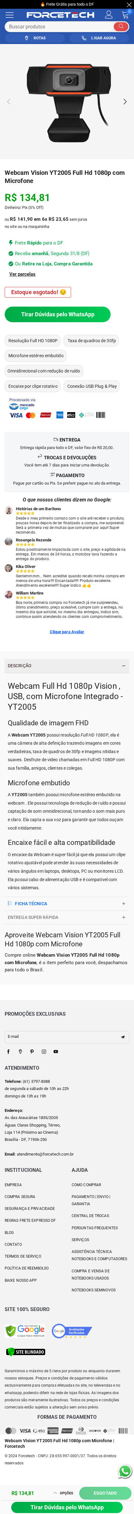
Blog (9, 1232)
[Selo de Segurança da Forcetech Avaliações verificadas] (72, 1331)
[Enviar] (121, 27)
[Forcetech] (63, 15)
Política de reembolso (27, 1268)
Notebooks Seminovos (94, 1290)
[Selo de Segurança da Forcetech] (26, 1351)
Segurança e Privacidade (30, 1208)
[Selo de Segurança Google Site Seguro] (25, 1331)
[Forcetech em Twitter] (20, 1052)
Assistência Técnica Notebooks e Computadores (99, 1255)
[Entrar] (109, 15)
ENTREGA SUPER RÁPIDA (33, 917)
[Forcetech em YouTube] (56, 1052)
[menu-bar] (13, 15)
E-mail (13, 1036)
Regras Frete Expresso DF (30, 1220)
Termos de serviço (23, 1256)
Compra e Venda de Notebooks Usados (91, 1274)
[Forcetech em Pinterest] (32, 1052)
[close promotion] (129, 4)
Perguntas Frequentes (95, 1228)
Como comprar (86, 1185)
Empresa (13, 1185)
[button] (9, 102)
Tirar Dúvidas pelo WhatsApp (57, 314)
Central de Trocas (90, 1216)
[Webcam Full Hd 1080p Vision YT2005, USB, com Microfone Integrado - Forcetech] (67, 101)
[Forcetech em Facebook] (8, 1052)
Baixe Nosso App (21, 1280)
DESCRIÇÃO (19, 665)
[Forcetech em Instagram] (44, 1052)
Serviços (80, 1240)
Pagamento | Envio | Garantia (91, 1200)
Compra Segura (20, 1197)
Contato (13, 1244)
